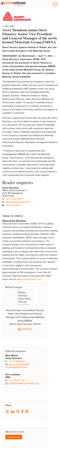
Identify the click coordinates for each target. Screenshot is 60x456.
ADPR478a (26, 329)
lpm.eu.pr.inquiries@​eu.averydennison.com (17, 366)
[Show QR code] (27, 412)
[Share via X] (7, 411)
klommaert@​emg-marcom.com (24, 383)
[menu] (55, 4)
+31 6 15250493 (17, 361)
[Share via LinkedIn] (13, 412)
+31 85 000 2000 (14, 198)
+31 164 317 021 (17, 380)
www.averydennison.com (18, 201)
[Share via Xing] (18, 412)
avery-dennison (13, 204)
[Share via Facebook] (22, 412)
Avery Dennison (13, 437)
